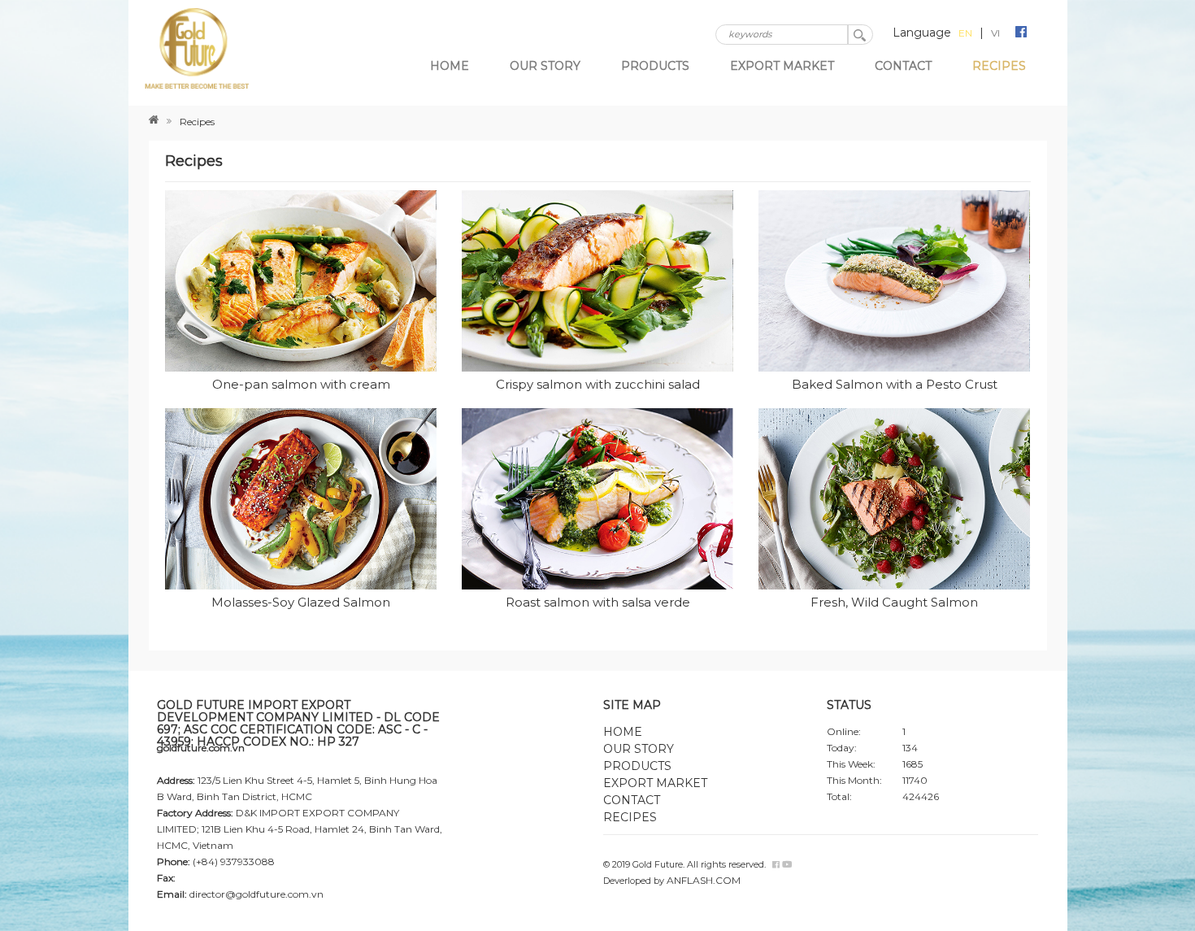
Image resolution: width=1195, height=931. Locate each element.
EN (965, 33)
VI (995, 33)
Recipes (999, 66)
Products (655, 66)
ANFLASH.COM (704, 880)
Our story (545, 66)
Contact (903, 66)
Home (449, 66)
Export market (782, 66)
